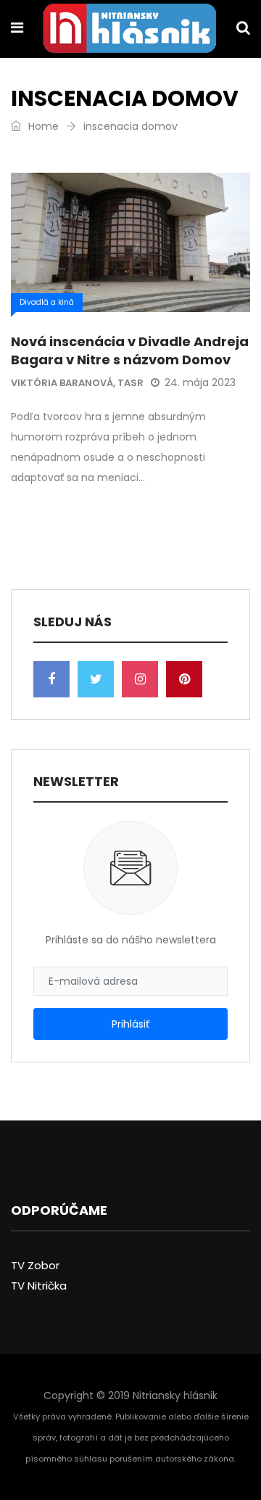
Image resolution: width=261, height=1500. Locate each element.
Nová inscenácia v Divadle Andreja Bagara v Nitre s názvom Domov (130, 350)
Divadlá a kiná (47, 302)
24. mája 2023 (200, 382)
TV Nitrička (39, 1285)
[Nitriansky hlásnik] (130, 29)
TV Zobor (35, 1265)
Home (42, 126)
